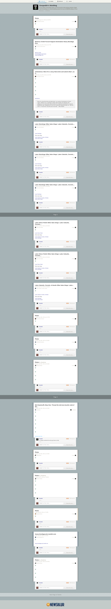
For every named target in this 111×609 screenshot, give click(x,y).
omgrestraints (38, 455)
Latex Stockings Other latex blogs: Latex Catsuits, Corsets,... (55, 124)
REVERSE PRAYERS (40, 342)
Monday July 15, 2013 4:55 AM (42, 340)
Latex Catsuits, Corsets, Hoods (41, 288)
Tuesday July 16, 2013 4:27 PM (42, 317)
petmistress (37, 98)
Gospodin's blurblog (48, 5)
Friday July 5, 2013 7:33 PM (41, 512)
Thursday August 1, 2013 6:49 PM (43, 19)
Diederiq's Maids (39, 365)
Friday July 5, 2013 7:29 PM (41, 535)
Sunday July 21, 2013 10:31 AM (42, 156)
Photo (37, 18)
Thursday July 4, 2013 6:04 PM (42, 561)
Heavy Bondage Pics (40, 537)
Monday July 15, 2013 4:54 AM (42, 363)
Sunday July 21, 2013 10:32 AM (42, 125)
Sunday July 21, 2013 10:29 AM (42, 225)
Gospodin (41, 29)
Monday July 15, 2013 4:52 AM (42, 408)
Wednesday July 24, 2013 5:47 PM (43, 44)
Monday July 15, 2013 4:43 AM (42, 453)
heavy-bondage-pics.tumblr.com (45, 534)
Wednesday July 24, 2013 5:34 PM (43, 74)
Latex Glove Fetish (39, 227)
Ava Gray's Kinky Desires (40, 46)
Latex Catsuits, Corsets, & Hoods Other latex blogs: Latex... (54, 285)
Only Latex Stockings (40, 127)
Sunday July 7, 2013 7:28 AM (42, 477)
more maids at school (40, 21)
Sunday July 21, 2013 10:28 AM (42, 286)
